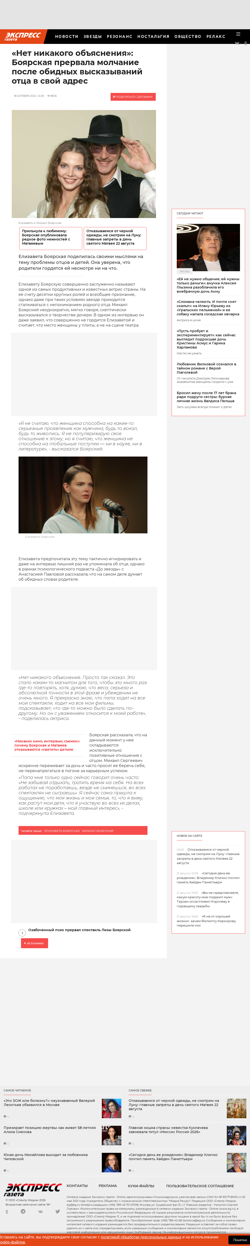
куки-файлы (141, 1186)
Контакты (77, 1186)
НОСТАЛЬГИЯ (153, 36)
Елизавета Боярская (62, 831)
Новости (67, 36)
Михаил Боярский (98, 831)
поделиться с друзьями (133, 97)
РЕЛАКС (216, 36)
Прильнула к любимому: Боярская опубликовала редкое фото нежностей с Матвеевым (46, 237)
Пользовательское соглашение (200, 1186)
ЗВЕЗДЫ (93, 36)
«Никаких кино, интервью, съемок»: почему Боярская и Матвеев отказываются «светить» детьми (47, 745)
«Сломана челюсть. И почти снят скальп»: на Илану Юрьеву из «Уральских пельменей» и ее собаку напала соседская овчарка (208, 308)
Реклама (108, 1186)
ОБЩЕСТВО (188, 36)
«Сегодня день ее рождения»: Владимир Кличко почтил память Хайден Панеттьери (173, 1157)
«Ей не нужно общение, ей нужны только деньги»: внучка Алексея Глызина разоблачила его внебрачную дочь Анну (208, 285)
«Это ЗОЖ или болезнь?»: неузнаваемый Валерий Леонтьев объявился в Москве (49, 1103)
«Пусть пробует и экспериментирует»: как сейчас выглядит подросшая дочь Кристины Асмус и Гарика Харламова (206, 339)
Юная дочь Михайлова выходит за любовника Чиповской (46, 1157)
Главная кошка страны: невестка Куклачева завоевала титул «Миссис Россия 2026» (168, 1130)
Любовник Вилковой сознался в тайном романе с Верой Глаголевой (206, 368)
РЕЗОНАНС (120, 36)
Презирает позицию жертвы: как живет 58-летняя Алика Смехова (50, 1130)
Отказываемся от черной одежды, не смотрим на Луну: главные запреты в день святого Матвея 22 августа (113, 237)
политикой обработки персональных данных (141, 1237)
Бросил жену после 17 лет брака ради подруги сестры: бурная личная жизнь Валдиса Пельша (206, 397)
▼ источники (33, 943)
